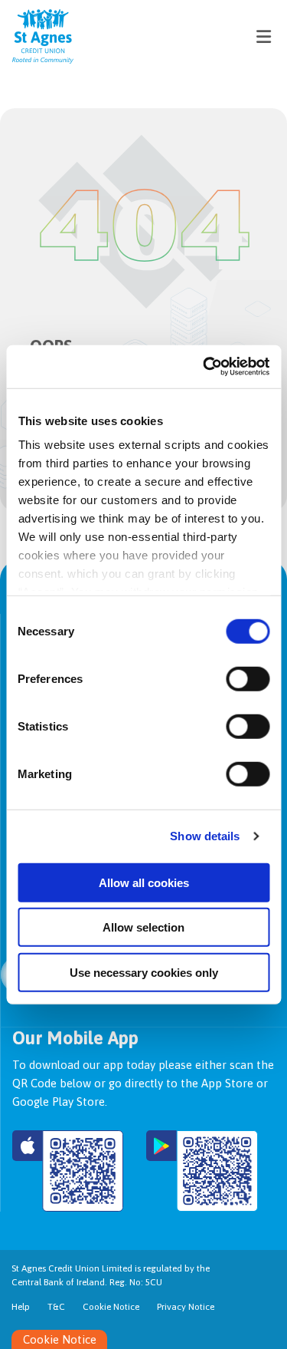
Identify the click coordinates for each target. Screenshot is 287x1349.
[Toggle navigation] (263, 36)
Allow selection (143, 927)
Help (20, 1306)
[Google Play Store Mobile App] (202, 1171)
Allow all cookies (144, 882)
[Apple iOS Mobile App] (67, 1171)
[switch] (247, 678)
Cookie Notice (111, 1306)
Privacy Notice (185, 1306)
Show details (205, 836)
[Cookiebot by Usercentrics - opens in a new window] (204, 367)
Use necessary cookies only (144, 971)
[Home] (30, 36)
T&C (56, 1306)
